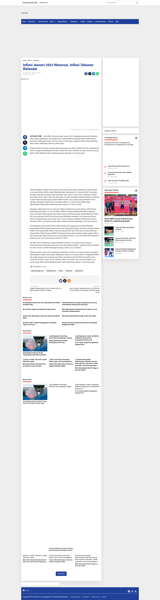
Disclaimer (86, 597)
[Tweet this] (89, 73)
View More (61, 574)
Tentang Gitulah (75, 597)
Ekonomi (25, 74)
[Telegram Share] (93, 73)
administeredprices (37, 271)
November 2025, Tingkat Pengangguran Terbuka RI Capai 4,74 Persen (39, 324)
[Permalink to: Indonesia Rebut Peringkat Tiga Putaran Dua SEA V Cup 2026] (109, 252)
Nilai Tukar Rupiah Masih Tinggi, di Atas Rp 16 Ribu (79, 316)
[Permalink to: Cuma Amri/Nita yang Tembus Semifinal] (109, 231)
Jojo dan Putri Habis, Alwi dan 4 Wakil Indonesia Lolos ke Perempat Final (125, 239)
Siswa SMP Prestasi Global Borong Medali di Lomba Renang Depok (118, 220)
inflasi (61, 271)
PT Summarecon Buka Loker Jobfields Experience (120, 173)
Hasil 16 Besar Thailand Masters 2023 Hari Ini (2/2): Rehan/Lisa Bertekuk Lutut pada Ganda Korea (84, 289)
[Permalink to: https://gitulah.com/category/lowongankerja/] (136, 138)
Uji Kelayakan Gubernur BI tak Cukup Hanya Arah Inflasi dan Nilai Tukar (41, 304)
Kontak (104, 597)
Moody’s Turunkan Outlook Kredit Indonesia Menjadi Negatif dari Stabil (79, 324)
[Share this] (86, 73)
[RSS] (69, 281)
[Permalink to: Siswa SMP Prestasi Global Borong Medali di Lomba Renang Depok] (120, 205)
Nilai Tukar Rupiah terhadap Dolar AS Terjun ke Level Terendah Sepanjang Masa (79, 310)
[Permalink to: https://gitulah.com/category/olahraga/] (136, 190)
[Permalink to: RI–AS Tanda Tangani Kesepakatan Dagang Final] (87, 338)
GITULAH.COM (35, 136)
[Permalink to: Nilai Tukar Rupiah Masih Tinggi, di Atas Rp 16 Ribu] (87, 362)
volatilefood (79, 271)
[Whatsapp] (97, 73)
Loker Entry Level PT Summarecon (119, 166)
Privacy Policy (95, 597)
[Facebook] (60, 281)
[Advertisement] (99, 12)
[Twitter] (65, 281)
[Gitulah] (24, 13)
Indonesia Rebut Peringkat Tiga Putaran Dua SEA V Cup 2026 (125, 250)
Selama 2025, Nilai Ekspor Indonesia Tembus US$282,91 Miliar (41, 317)
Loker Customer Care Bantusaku (118, 181)
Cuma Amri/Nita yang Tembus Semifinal (125, 228)
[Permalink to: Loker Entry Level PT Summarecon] (120, 153)
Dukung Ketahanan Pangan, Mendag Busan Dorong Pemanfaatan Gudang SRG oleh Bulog (79, 304)
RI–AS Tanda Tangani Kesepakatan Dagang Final (39, 309)
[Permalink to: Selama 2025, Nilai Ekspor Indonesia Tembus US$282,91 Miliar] (61, 360)
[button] (137, 3)
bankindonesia (51, 271)
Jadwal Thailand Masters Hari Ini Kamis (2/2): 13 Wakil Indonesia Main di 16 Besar (46, 288)
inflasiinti (69, 271)
